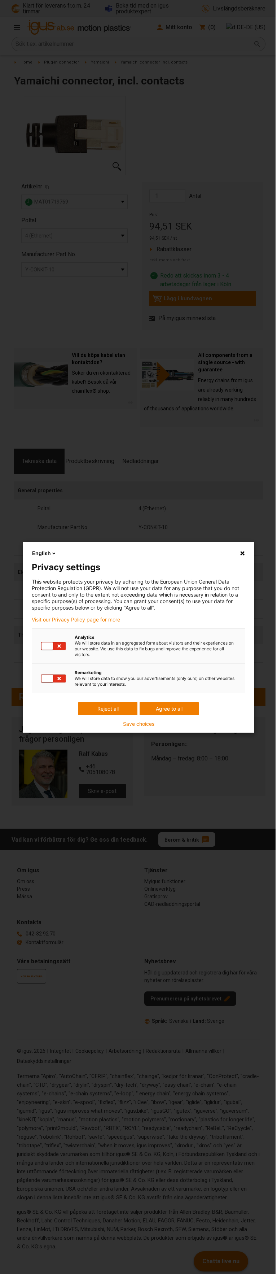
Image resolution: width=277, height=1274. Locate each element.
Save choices (138, 724)
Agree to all (169, 709)
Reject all (108, 709)
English (41, 553)
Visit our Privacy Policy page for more (76, 620)
